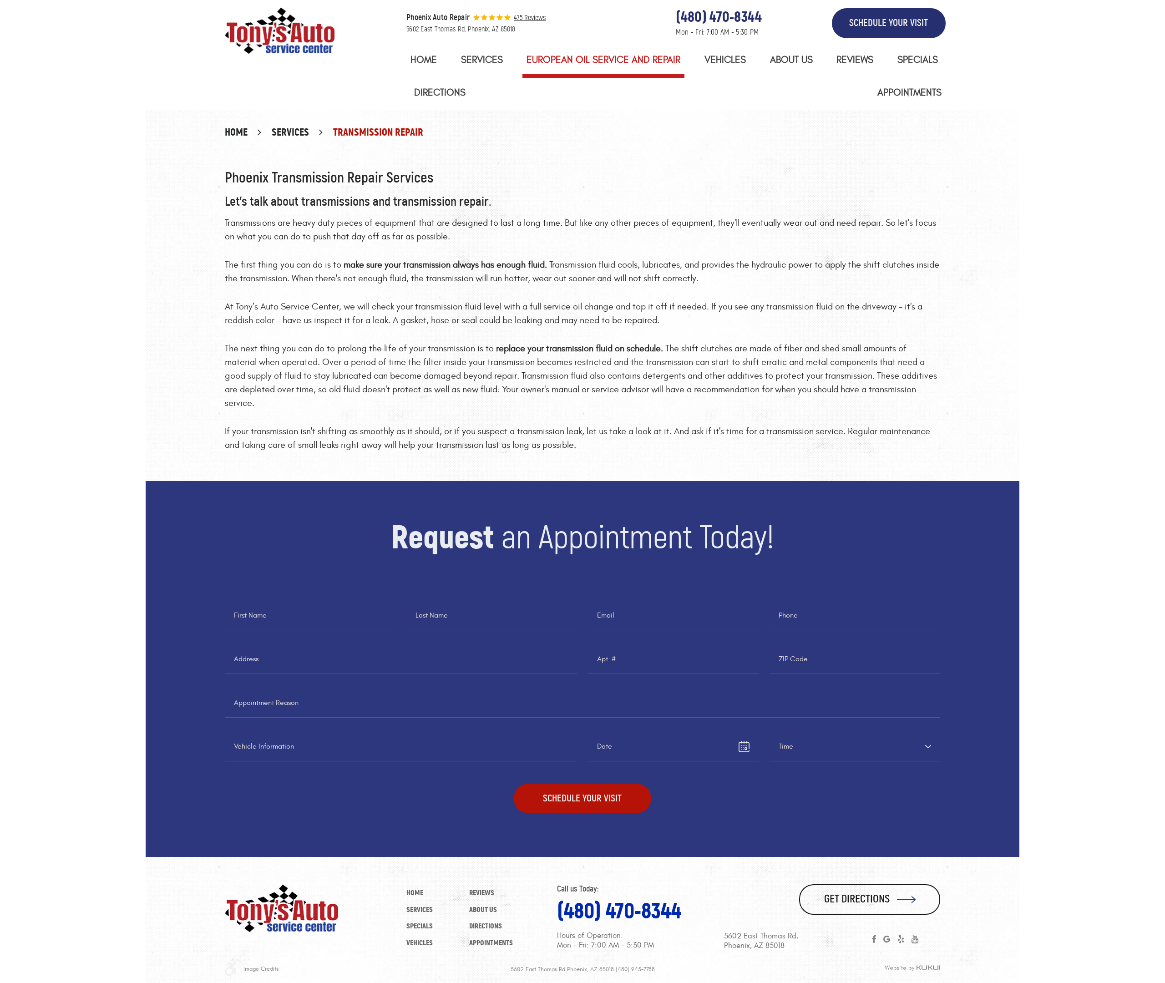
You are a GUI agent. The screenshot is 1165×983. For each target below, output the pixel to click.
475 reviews (530, 17)
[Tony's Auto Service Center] (280, 30)
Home (423, 60)
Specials (917, 60)
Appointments (909, 92)
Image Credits (261, 969)
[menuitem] (423, 62)
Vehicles (725, 60)
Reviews (854, 60)
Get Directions (857, 899)
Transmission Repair (378, 132)
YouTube (915, 939)
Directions (440, 92)
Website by (912, 968)
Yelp (900, 939)
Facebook (873, 939)
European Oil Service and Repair (603, 60)
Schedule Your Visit (888, 23)
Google (886, 939)
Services (482, 60)
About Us (791, 60)
